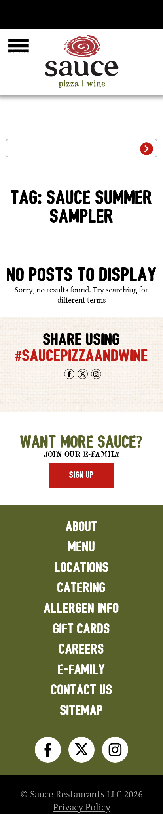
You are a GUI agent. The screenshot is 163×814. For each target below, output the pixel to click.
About (82, 527)
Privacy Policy (81, 807)
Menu (81, 547)
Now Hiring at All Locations (81, 13)
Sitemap (81, 711)
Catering (81, 588)
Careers (81, 649)
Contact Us (81, 690)
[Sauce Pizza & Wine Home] (81, 88)
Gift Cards (81, 629)
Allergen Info (81, 608)
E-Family (81, 670)
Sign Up (81, 475)
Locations (82, 568)
